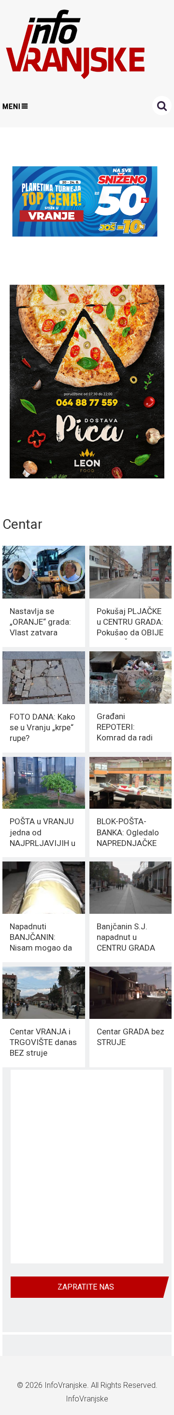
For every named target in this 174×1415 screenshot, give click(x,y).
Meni (11, 106)
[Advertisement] (87, 1166)
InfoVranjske (65, 1385)
